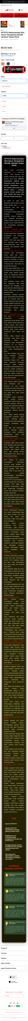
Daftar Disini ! (21, 2)
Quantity (3, 134)
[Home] (9, 10)
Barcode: (11, 39)
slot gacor (20, 205)
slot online (16, 316)
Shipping (9, 49)
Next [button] (26, 2)
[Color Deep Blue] (8, 64)
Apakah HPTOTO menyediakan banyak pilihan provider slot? (12, 829)
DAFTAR (21, 15)
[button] (2, 10)
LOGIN (7, 15)
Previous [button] (1, 2)
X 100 (3, 106)
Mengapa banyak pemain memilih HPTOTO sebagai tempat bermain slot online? (13, 847)
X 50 (3, 111)
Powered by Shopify (18, 1012)
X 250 (4, 101)
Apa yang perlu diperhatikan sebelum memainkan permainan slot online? (12, 856)
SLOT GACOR (6, 86)
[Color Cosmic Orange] (3, 64)
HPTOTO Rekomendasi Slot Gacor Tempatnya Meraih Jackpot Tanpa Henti (14, 2)
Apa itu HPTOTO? (11, 824)
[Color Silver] (13, 64)
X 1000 (4, 96)
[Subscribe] (22, 996)
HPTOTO (5, 81)
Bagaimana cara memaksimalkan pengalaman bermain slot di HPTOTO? (13, 838)
